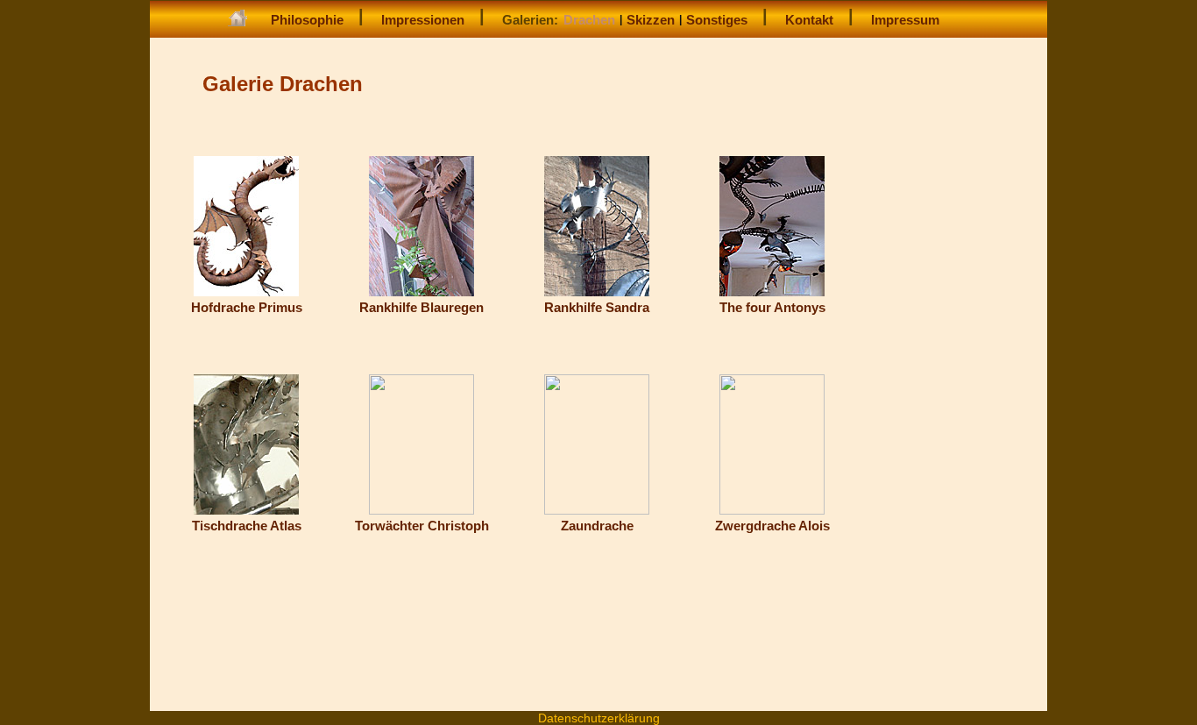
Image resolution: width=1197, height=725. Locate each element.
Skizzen (651, 19)
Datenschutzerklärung (599, 718)
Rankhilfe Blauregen (421, 307)
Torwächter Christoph (422, 525)
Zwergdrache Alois (772, 525)
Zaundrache (597, 525)
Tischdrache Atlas (246, 525)
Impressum (905, 19)
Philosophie (307, 19)
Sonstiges (716, 19)
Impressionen (422, 19)
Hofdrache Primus (246, 307)
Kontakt (809, 19)
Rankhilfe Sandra (596, 307)
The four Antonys (772, 307)
